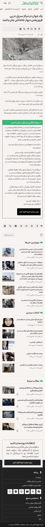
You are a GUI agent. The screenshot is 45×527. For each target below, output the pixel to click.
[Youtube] (27, 491)
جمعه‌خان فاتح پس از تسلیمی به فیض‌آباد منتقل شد (32, 301)
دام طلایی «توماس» (36, 342)
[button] (41, 3)
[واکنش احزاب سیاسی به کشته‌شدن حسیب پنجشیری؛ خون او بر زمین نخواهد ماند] (8, 252)
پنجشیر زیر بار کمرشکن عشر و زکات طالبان (30, 413)
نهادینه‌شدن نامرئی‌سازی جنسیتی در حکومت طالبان (30, 401)
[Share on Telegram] (28, 29)
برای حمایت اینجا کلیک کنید (29, 211)
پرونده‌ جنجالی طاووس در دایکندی (31, 364)
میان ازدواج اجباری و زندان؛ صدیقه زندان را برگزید (30, 320)
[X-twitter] (33, 491)
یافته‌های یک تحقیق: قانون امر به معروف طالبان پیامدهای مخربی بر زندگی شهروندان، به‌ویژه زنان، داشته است (29, 276)
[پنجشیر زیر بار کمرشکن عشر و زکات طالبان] (8, 414)
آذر (38, 34)
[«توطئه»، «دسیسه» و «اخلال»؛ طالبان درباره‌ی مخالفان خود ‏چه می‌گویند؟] (8, 265)
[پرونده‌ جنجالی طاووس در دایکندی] (8, 368)
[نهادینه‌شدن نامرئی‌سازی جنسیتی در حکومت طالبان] (8, 402)
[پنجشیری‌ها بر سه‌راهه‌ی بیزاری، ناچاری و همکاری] (8, 390)
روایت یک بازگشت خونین (35, 353)
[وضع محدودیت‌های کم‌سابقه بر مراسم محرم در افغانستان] (8, 333)
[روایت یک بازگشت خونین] (8, 356)
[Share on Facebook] (39, 29)
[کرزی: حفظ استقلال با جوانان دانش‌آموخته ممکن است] (8, 426)
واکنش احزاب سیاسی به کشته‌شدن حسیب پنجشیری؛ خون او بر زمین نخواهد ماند (31, 252)
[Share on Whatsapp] (31, 29)
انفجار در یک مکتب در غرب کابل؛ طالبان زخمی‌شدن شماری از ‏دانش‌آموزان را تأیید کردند (29, 289)
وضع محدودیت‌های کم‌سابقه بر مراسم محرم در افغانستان (30, 332)
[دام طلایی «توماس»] (8, 345)
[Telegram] (15, 491)
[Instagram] (21, 491)
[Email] (15, 226)
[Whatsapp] (10, 491)
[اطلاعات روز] (30, 3)
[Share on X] (35, 29)
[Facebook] (38, 491)
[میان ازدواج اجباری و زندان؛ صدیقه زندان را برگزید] (8, 322)
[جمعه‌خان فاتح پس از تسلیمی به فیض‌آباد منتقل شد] (8, 303)
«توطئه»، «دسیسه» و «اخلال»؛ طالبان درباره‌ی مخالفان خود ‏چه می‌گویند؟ (30, 263)
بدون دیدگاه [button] (8, 235)
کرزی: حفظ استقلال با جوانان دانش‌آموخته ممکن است (32, 425)
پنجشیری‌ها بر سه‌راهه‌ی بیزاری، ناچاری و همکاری (31, 389)
